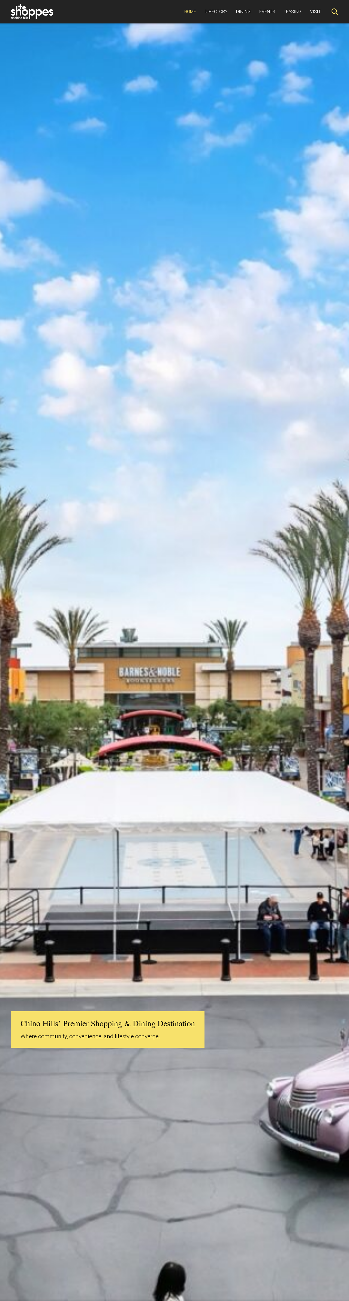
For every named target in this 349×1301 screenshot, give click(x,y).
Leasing (292, 12)
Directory (216, 12)
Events (267, 12)
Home (190, 12)
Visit (315, 12)
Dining (243, 12)
